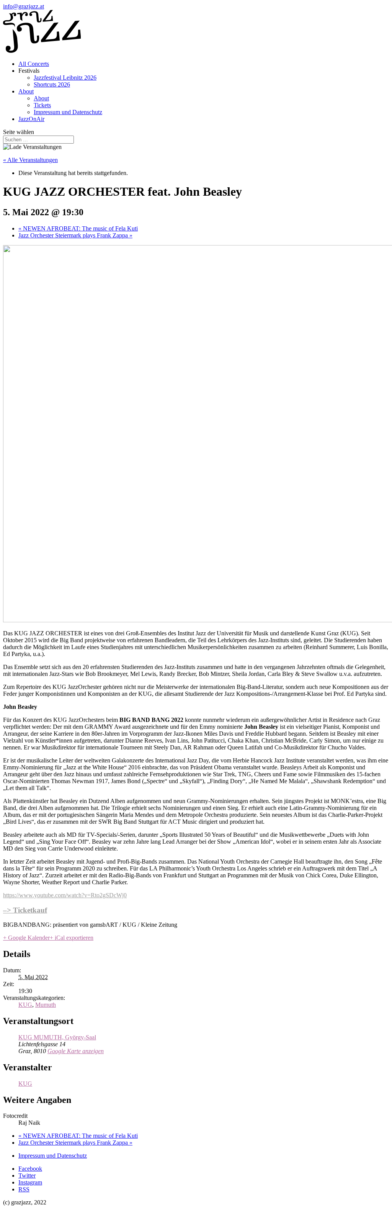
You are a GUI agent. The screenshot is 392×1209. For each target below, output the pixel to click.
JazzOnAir (31, 119)
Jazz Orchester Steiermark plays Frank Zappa (75, 235)
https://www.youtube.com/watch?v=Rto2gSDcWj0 (65, 895)
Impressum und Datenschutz (68, 112)
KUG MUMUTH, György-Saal (57, 1037)
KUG (25, 1004)
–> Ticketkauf (25, 910)
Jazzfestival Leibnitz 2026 (65, 77)
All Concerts (33, 64)
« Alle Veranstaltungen (30, 160)
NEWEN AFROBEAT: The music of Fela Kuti (78, 228)
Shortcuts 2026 (52, 84)
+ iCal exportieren (71, 937)
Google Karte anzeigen (75, 1051)
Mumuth (45, 1004)
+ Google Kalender (26, 937)
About (26, 91)
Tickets (42, 105)
